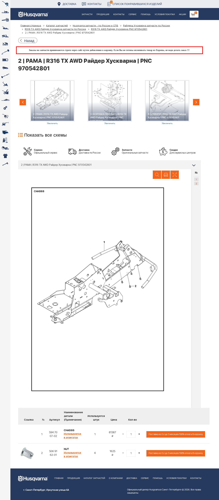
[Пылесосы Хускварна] (5, 140)
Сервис (133, 14)
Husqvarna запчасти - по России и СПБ (95, 25)
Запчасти (87, 14)
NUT (66, 449)
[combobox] (109, 164)
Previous (23, 102)
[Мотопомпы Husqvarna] (5, 132)
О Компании (116, 478)
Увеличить (52, 123)
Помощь (146, 14)
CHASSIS (69, 430)
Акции (182, 14)
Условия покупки (165, 14)
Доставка (69, 4)
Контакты (94, 4)
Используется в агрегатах (72, 435)
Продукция (103, 14)
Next (196, 102)
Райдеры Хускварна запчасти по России (146, 25)
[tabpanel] (52, 102)
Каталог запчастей (57, 25)
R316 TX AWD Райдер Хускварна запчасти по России (55, 29)
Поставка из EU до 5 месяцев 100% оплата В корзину (176, 434)
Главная (58, 478)
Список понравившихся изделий (136, 3)
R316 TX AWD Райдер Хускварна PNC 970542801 (119, 29)
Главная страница (31, 25)
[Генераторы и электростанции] (5, 116)
